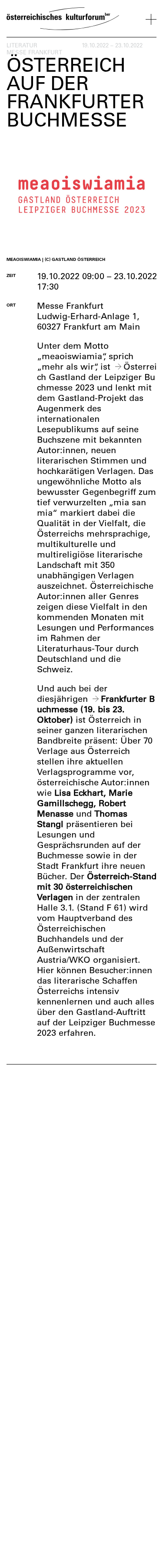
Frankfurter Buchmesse (96, 703)
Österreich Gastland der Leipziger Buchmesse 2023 (97, 377)
